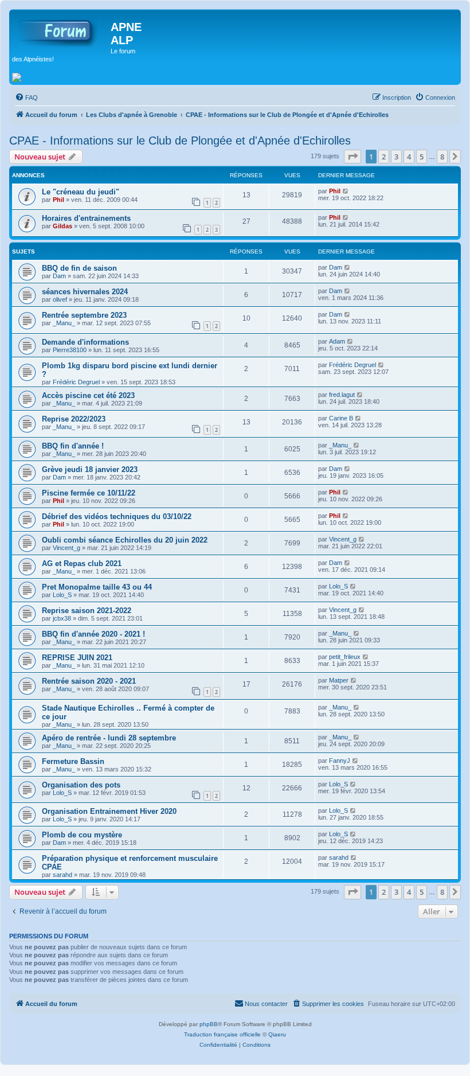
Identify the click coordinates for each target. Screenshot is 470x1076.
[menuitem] (26, 97)
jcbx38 (62, 618)
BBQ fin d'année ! (73, 446)
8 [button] (442, 156)
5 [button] (422, 156)
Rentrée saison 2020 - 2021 (89, 681)
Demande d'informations (85, 342)
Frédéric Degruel (76, 382)
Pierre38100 (70, 349)
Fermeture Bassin (73, 761)
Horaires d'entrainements (86, 218)
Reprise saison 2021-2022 (86, 610)
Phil (58, 199)
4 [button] (409, 156)
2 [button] (384, 156)
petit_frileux (345, 656)
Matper (338, 680)
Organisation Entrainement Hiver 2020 (109, 811)
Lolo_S (62, 594)
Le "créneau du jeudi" (80, 192)
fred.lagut (342, 394)
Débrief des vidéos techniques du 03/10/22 (116, 516)
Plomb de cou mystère (82, 835)
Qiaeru (277, 1034)
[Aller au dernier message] (346, 191)
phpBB (208, 1024)
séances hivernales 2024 (85, 291)
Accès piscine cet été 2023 (88, 395)
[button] (352, 156)
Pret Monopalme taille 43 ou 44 (97, 587)
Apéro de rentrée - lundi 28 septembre (109, 738)
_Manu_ (64, 322)
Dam (59, 275)
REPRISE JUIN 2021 (77, 657)
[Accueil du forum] (61, 30)
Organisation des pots (81, 785)
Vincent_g (66, 547)
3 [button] (396, 156)
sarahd (62, 874)
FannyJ (339, 760)
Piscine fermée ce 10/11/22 (88, 493)
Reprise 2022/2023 (73, 419)
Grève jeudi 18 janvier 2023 (90, 469)
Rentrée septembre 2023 (84, 315)
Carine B (341, 418)
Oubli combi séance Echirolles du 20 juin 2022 (124, 540)
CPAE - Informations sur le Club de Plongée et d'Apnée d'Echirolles (180, 140)
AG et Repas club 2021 (82, 563)
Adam (337, 341)
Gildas (62, 226)
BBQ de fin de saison (79, 268)
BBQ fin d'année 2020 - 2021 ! (93, 634)
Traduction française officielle (222, 1034)
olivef (60, 299)
